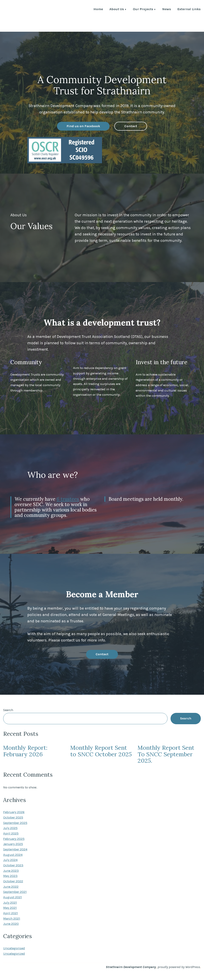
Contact (130, 126)
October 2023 (13, 865)
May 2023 (10, 876)
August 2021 (12, 897)
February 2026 (14, 812)
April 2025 (11, 833)
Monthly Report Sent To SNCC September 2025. (166, 754)
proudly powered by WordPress (179, 967)
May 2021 (10, 908)
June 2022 (11, 886)
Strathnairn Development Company (131, 967)
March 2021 (11, 918)
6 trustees (68, 499)
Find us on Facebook (83, 126)
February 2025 (14, 839)
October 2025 (13, 817)
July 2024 (10, 860)
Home (98, 9)
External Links (189, 9)
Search (8, 710)
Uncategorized (14, 953)
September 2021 (15, 892)
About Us (116, 9)
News (166, 9)
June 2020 (11, 924)
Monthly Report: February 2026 (25, 751)
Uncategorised (14, 948)
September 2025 (15, 823)
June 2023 (11, 871)
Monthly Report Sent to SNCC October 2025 (101, 751)
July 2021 (10, 902)
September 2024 (15, 849)
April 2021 (10, 913)
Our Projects (143, 9)
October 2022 (13, 881)
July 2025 (10, 828)
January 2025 (13, 844)
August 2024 (13, 855)
